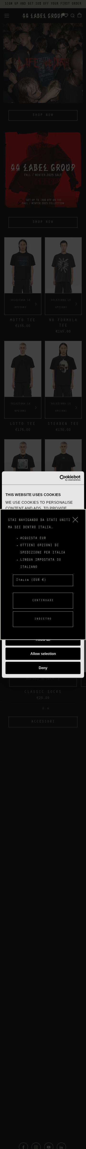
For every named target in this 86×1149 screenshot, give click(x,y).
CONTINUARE (43, 600)
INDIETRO (43, 619)
